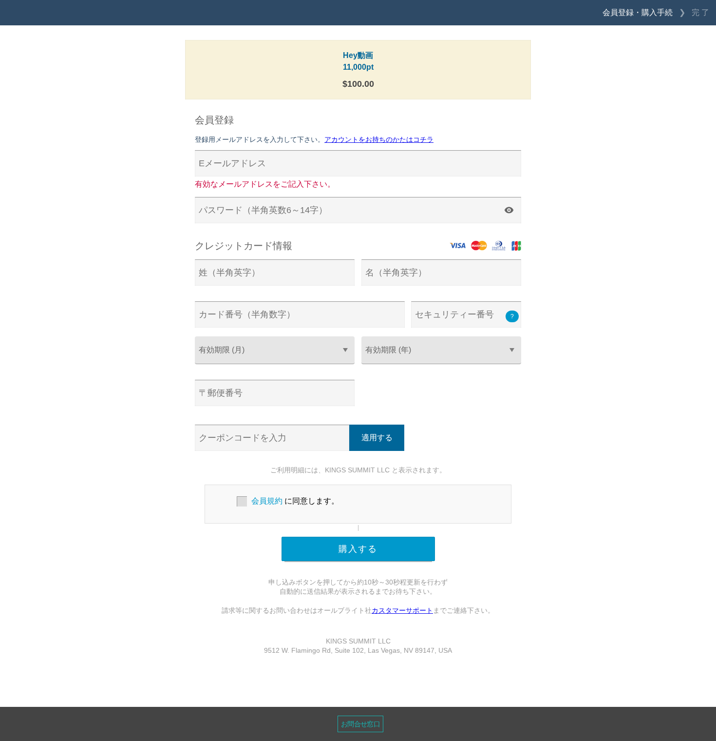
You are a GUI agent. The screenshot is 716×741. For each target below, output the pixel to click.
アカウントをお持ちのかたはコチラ (378, 139)
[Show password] (509, 210)
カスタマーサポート (402, 610)
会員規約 (267, 501)
